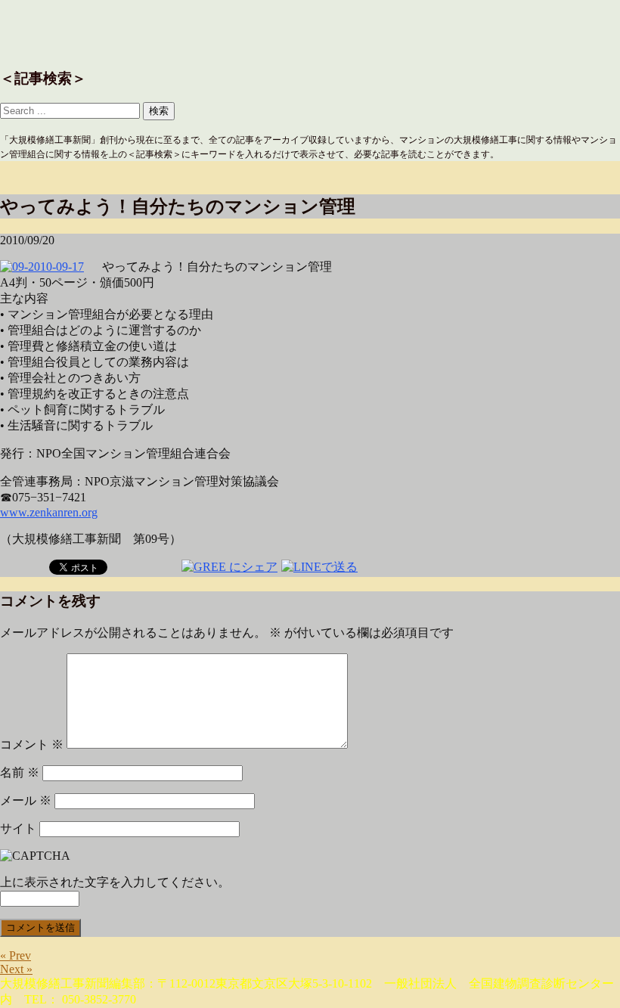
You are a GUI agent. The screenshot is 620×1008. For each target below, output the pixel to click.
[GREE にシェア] (229, 566)
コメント (32, 744)
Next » (16, 969)
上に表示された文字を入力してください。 (115, 882)
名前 (19, 772)
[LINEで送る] (319, 566)
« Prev (15, 955)
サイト (18, 828)
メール (25, 800)
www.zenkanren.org (49, 512)
